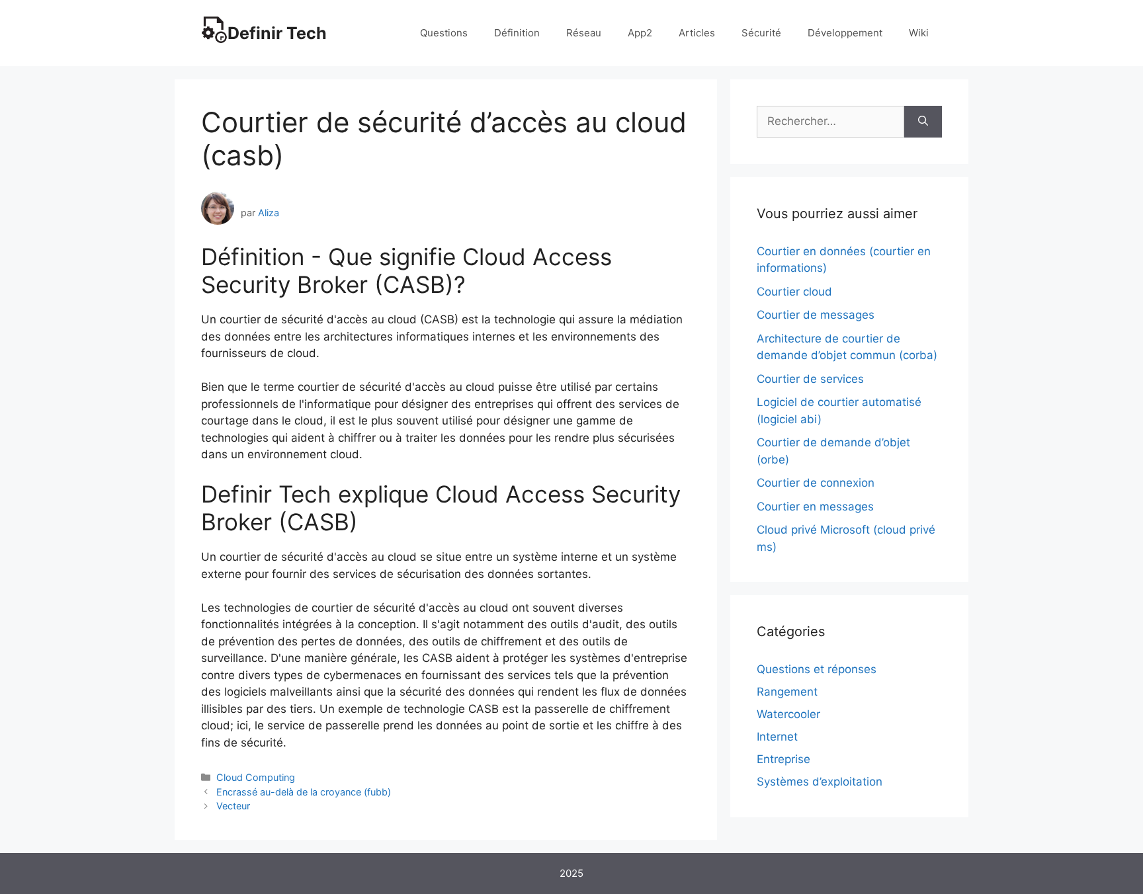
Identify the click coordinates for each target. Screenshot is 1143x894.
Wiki (919, 32)
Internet (777, 736)
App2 (640, 32)
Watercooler (788, 714)
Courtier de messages (815, 314)
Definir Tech (277, 33)
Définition (517, 32)
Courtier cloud (794, 291)
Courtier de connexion (815, 482)
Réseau (583, 32)
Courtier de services (810, 379)
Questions (444, 32)
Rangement (787, 691)
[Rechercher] (923, 122)
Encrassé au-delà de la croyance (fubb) (303, 791)
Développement (845, 32)
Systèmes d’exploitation (819, 781)
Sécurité (761, 32)
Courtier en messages (815, 506)
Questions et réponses (816, 669)
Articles (697, 32)
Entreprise (783, 759)
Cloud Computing (255, 777)
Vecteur (233, 805)
